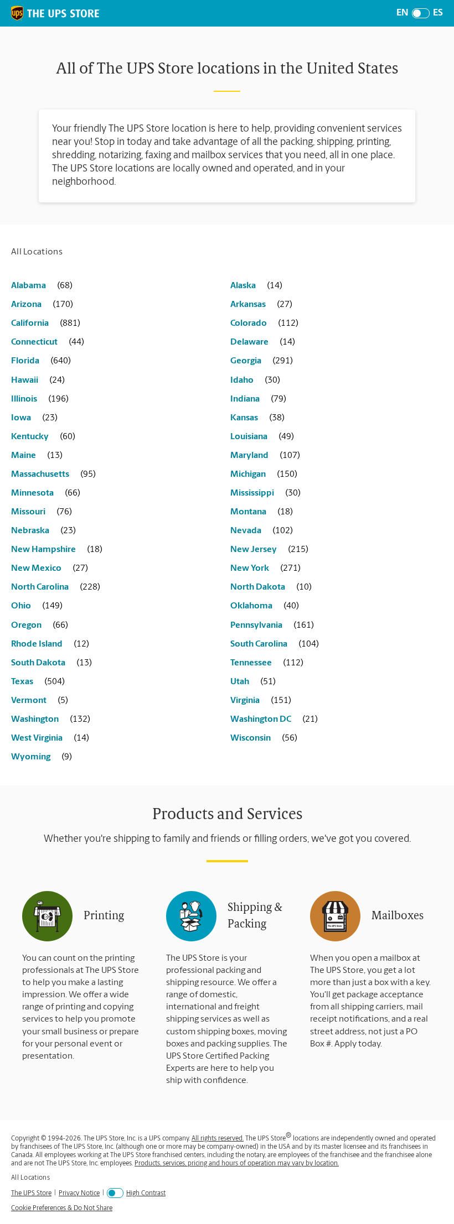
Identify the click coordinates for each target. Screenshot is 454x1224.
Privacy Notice (79, 1193)
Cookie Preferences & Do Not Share (61, 1208)
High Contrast (146, 1193)
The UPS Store (31, 1193)
